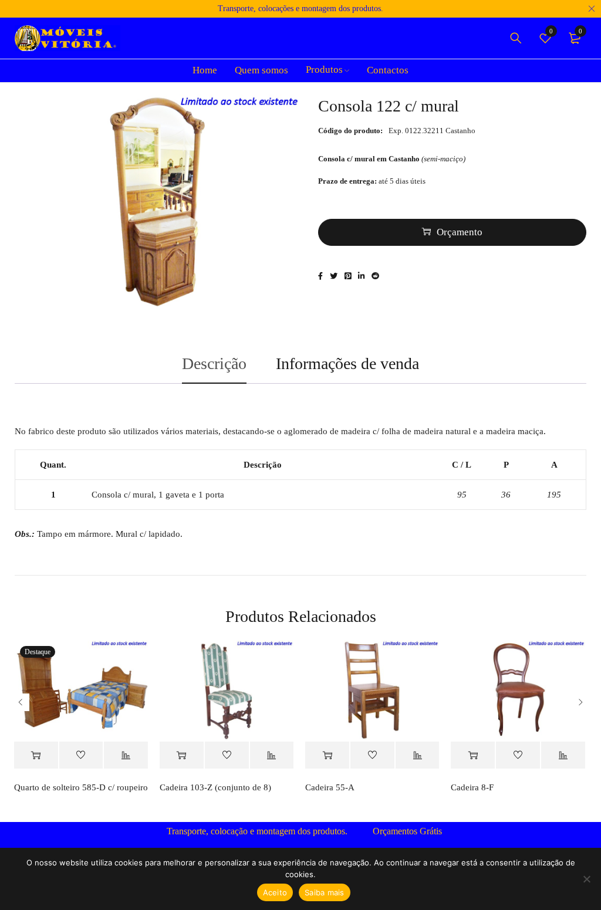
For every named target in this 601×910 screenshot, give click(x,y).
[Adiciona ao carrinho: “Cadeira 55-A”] (327, 755)
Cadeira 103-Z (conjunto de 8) (215, 787)
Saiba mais (325, 892)
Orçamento (459, 232)
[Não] (586, 879)
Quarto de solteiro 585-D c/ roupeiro (81, 787)
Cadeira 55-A (329, 787)
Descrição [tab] (214, 363)
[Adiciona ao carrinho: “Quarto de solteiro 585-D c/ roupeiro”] (36, 755)
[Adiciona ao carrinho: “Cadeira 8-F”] (473, 755)
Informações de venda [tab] (347, 363)
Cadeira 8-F (472, 787)
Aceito (275, 892)
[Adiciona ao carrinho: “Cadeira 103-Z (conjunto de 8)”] (182, 755)
